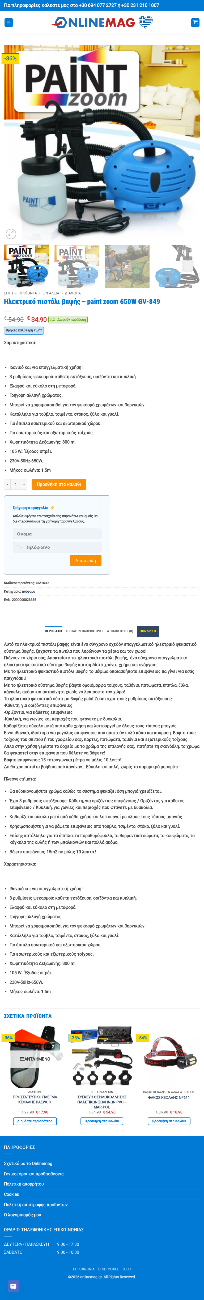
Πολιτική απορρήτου (24, 1184)
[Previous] (14, 142)
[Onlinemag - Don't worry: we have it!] (102, 23)
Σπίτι (8, 293)
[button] (9, 22)
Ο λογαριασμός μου (22, 1214)
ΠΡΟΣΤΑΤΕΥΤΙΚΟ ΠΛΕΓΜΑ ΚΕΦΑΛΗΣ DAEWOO (35, 1099)
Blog (127, 1269)
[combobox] (18, 547)
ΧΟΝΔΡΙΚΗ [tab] (148, 631)
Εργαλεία (50, 293)
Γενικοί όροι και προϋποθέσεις (34, 1173)
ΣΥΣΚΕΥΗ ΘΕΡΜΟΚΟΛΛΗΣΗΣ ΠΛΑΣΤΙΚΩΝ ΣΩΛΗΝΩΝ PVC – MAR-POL (102, 1102)
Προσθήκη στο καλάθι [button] (102, 1121)
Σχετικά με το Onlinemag (28, 1163)
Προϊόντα (28, 293)
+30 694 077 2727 (98, 5)
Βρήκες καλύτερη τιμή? (24, 330)
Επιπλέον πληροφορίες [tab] (84, 631)
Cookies (11, 1194)
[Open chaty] (13, 1286)
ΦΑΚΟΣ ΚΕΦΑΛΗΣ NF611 (169, 1097)
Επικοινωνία (84, 1269)
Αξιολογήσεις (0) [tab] (120, 631)
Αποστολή (85, 560)
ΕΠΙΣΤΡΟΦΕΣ (108, 1269)
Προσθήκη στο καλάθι (59, 484)
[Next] (189, 142)
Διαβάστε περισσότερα (35, 1121)
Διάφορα (73, 293)
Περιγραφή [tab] (53, 631)
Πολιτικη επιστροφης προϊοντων (36, 1204)
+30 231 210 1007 (140, 5)
